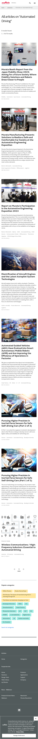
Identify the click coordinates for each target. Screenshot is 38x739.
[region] (19, 727)
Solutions (4, 675)
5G (26, 604)
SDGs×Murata (7, 591)
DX (31, 611)
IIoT (26, 611)
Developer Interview (9, 604)
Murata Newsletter (26, 698)
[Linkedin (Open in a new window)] (19, 710)
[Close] (36, 719)
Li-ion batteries (14, 615)
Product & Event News (8, 695)
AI (14, 618)
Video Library (5, 680)
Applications (24, 675)
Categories (10, 7)
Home (2, 7)
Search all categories (7, 627)
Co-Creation (6, 622)
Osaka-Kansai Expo (20, 591)
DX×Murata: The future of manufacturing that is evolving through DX (17, 595)
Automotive (6, 618)
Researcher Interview (9, 611)
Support (22, 677)
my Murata (4, 682)
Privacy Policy (20, 732)
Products (23, 672)
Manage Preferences (19, 735)
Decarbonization (8, 607)
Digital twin (26, 615)
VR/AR (5, 615)
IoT (20, 611)
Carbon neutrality (23, 618)
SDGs (20, 604)
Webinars (4, 698)
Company (23, 680)
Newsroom (23, 695)
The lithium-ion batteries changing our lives (15, 600)
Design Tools (5, 677)
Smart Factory (20, 607)
